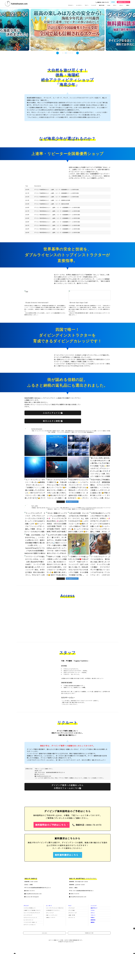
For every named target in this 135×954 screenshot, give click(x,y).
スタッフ (114, 5)
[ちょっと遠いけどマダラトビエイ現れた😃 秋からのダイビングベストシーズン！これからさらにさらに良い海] (56, 445)
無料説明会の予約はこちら (123, 2)
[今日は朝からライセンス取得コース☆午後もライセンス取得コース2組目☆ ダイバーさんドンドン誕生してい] (34, 445)
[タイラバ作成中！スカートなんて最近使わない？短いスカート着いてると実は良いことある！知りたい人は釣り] (78, 544)
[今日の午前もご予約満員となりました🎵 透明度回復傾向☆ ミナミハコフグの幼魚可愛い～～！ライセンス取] (100, 488)
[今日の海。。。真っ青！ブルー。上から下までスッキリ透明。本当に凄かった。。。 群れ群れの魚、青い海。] (34, 467)
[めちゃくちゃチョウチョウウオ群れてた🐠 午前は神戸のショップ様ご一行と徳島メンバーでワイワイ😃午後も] (56, 488)
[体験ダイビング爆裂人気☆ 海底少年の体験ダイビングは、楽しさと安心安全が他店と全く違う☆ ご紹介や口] (78, 467)
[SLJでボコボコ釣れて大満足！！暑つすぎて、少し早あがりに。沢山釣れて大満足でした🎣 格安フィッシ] (56, 544)
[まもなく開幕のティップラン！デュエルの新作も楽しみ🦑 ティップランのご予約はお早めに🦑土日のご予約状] (56, 522)
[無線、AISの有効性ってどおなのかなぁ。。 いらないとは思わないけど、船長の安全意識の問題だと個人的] (34, 544)
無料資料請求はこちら (66, 854)
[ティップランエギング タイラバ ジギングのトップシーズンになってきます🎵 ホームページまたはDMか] (34, 522)
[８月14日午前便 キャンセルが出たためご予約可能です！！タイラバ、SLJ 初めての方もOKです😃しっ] (78, 522)
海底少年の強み (101, 5)
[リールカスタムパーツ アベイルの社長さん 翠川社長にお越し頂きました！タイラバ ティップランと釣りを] (100, 565)
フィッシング (93, 5)
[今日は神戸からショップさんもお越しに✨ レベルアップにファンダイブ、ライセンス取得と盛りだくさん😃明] (78, 488)
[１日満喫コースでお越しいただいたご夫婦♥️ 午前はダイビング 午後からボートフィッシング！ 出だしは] (78, 565)
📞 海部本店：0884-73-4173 (102, 2)
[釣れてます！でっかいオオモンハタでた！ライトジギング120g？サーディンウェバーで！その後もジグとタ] (100, 544)
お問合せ (127, 5)
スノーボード (78, 5)
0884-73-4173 (40, 774)
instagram (35, 896)
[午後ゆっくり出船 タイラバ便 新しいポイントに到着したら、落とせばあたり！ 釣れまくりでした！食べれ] (56, 565)
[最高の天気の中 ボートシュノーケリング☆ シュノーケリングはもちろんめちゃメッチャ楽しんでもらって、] (78, 445)
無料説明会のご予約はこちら (50, 824)
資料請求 (113, 2)
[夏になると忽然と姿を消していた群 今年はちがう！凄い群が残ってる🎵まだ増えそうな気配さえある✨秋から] (100, 467)
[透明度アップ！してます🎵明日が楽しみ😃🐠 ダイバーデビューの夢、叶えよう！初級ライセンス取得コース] (56, 467)
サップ (86, 5)
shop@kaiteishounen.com (43, 776)
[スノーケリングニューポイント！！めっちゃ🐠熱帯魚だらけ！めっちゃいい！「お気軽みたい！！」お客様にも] (34, 488)
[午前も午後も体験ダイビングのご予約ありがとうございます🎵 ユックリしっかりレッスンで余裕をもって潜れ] (100, 445)
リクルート (121, 5)
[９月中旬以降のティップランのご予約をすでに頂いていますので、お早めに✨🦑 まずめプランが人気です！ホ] (100, 522)
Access (108, 5)
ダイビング (70, 5)
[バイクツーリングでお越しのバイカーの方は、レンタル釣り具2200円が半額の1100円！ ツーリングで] (34, 565)
